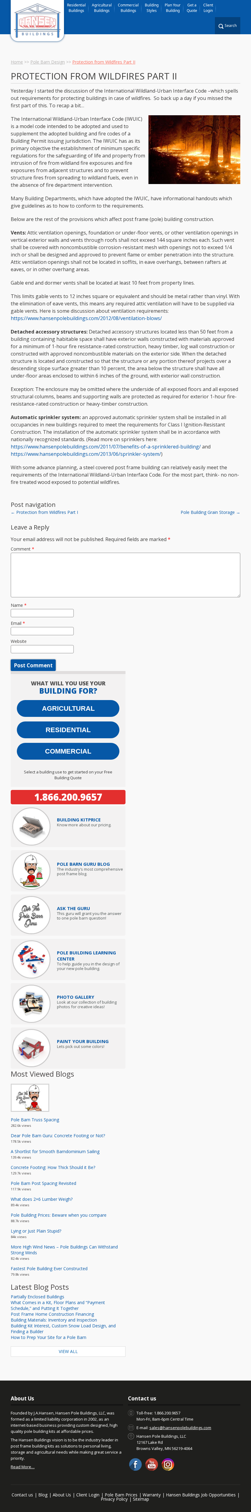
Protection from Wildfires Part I (44, 512)
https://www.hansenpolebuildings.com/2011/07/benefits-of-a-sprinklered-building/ (106, 446)
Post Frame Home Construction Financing (52, 1314)
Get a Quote (192, 7)
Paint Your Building (83, 1041)
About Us (62, 1495)
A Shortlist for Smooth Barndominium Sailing (55, 1151)
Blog (42, 1495)
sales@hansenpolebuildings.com (180, 1427)
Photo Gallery (75, 997)
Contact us (22, 1495)
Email (18, 623)
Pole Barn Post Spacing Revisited (43, 1183)
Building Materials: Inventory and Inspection (54, 1320)
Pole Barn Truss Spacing (35, 1120)
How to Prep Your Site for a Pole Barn (48, 1337)
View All (68, 1351)
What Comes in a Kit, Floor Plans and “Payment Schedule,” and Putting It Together (58, 1305)
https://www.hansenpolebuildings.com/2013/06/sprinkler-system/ (86, 454)
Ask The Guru (73, 908)
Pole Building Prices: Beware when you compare (59, 1215)
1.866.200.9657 (68, 797)
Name (19, 605)
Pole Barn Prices (121, 1495)
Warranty (152, 1495)
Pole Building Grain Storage (210, 512)
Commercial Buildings (128, 7)
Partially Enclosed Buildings (37, 1297)
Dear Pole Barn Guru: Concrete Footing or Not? (58, 1135)
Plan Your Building (173, 7)
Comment (22, 549)
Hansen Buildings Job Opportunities (201, 1495)
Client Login (208, 7)
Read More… (23, 1467)
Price (79, 820)
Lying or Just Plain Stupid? (36, 1231)
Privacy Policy (114, 1499)
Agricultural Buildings (102, 7)
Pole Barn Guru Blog (83, 864)
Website (19, 641)
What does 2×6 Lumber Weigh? (42, 1199)
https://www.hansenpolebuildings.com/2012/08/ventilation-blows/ (86, 318)
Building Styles (152, 7)
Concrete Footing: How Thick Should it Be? (53, 1167)
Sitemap (141, 1499)
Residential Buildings (76, 7)
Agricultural (68, 708)
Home (17, 62)
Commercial (68, 751)
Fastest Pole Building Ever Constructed (49, 1268)
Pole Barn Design (47, 62)
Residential (68, 730)
